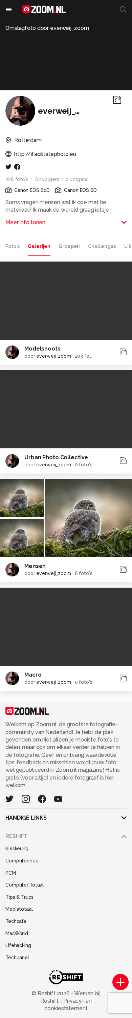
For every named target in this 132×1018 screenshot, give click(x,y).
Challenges (102, 246)
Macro (32, 675)
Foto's (12, 246)
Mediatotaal (19, 909)
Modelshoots (42, 348)
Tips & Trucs (19, 897)
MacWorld (16, 933)
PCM (10, 873)
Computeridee (22, 860)
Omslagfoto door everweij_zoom (47, 28)
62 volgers (47, 179)
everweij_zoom (53, 356)
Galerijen (39, 246)
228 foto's (16, 179)
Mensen (35, 566)
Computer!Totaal (24, 885)
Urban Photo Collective (56, 457)
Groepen (69, 246)
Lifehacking (18, 945)
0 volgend (77, 179)
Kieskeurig (16, 848)
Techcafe (16, 921)
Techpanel (17, 957)
